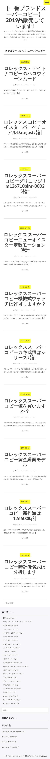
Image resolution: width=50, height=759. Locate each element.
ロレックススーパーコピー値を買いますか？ (25, 406)
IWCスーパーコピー (10, 618)
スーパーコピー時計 (9, 651)
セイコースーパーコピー (11, 655)
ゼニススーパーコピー (10, 659)
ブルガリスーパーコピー (11, 685)
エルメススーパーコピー (11, 629)
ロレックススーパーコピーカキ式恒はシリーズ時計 (25, 352)
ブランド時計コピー (9, 677)
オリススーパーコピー (10, 640)
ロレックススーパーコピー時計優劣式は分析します (25, 566)
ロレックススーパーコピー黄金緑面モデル (25, 459)
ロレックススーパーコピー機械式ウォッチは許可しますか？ (25, 298)
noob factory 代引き (9, 742)
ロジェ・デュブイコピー (11, 696)
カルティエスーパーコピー (12, 644)
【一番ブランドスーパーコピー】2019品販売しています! (25, 17)
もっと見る (25, 98)
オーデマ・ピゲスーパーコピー (13, 633)
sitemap (44, 756)
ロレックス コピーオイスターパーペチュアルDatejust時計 (25, 127)
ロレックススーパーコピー (29, 85)
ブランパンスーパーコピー (12, 681)
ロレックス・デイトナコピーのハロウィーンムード (25, 73)
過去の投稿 (9, 603)
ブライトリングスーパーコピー (13, 674)
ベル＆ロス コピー (9, 692)
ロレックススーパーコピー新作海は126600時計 (25, 513)
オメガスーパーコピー (10, 637)
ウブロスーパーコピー (10, 625)
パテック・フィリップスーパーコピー (15, 666)
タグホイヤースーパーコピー (12, 663)
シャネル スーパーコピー (11, 648)
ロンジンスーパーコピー (11, 703)
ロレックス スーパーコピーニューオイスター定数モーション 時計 (25, 242)
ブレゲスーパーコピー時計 (12, 689)
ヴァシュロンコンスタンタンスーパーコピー (18, 622)
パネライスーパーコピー (11, 670)
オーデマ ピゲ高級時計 (9, 737)
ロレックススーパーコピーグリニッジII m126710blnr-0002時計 (25, 183)
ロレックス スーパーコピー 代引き (13, 731)
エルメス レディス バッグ (10, 747)
